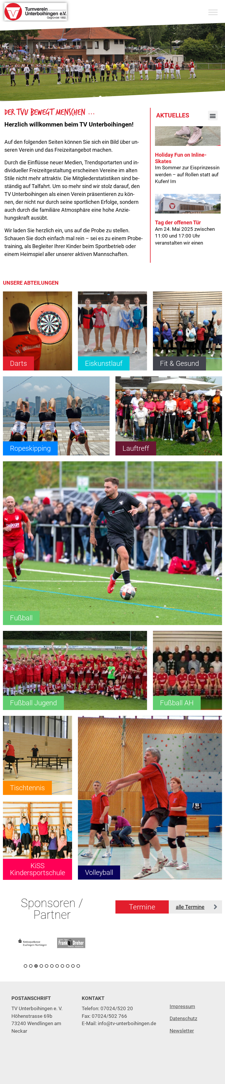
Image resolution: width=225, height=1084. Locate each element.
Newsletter (182, 1031)
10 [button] (73, 966)
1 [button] (25, 966)
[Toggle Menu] (213, 12)
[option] (37, 943)
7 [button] (57, 966)
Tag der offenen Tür (178, 222)
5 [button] (46, 966)
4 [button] (41, 966)
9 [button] (67, 966)
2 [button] (31, 966)
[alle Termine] (215, 907)
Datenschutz (183, 1018)
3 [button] (36, 966)
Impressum (182, 1006)
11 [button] (78, 966)
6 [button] (52, 966)
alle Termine (190, 907)
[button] (94, 97)
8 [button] (62, 966)
